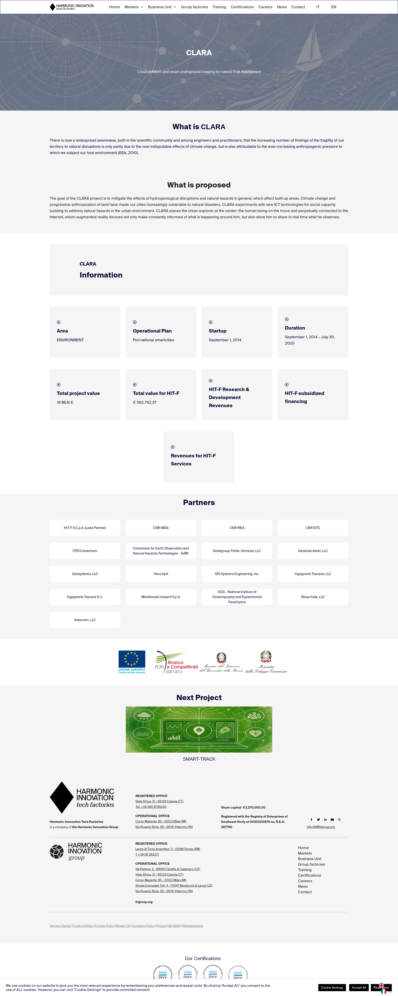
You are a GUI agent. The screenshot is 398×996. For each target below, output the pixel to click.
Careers (265, 7)
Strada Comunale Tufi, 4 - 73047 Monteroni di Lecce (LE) (173, 886)
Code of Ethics (83, 926)
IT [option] (390, 991)
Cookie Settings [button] (332, 988)
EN (333, 7)
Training (219, 7)
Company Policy (143, 926)
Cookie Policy (104, 926)
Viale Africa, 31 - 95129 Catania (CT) (159, 801)
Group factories (194, 7)
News (282, 7)
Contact (298, 7)
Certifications (242, 7)
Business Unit (159, 7)
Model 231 (123, 926)
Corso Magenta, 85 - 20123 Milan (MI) (160, 821)
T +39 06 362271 (147, 854)
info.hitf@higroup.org (321, 827)
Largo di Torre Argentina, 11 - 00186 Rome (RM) (167, 849)
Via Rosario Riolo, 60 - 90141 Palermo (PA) (164, 827)
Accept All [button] (359, 988)
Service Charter (60, 926)
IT (318, 7)
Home (114, 7)
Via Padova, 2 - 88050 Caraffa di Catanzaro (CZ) (167, 869)
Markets (131, 7)
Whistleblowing (192, 926)
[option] (386, 991)
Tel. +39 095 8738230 (150, 807)
